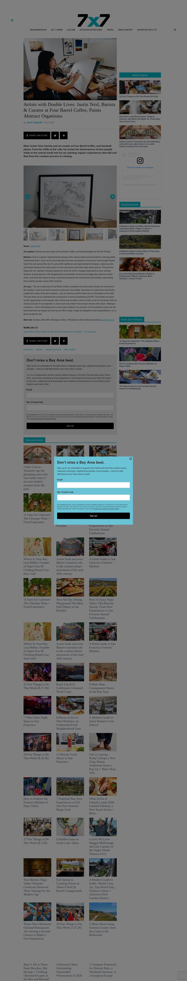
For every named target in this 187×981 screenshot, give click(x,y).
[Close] (130, 458)
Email (59, 479)
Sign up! (93, 515)
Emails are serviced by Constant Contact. (106, 508)
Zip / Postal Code (65, 492)
